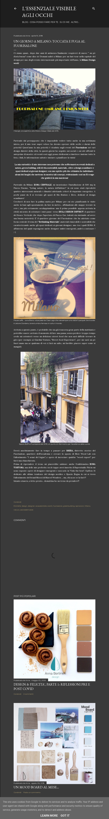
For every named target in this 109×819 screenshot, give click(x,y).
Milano (87, 506)
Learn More (49, 815)
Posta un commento (31, 792)
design (24, 506)
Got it (65, 815)
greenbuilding (69, 506)
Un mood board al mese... (36, 787)
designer (31, 506)
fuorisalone (57, 506)
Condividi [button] (17, 502)
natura (16, 510)
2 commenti (28, 694)
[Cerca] (93, 8)
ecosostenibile (41, 506)
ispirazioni (80, 506)
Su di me (65, 22)
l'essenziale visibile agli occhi (49, 11)
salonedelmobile (26, 510)
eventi (50, 506)
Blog (25, 22)
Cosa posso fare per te (44, 22)
